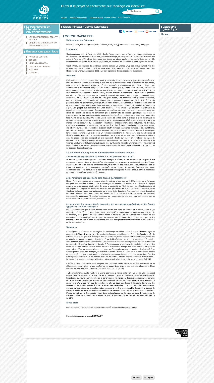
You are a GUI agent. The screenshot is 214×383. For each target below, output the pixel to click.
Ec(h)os (32, 60)
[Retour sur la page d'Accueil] (41, 12)
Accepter (148, 377)
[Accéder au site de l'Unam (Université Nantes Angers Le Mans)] (181, 333)
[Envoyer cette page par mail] (139, 31)
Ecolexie (33, 70)
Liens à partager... (38, 63)
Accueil (64, 17)
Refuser (136, 377)
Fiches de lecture (96, 17)
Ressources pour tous (78, 17)
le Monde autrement (39, 66)
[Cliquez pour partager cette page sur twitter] (123, 31)
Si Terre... (33, 73)
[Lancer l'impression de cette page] (151, 31)
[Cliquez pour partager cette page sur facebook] (120, 31)
